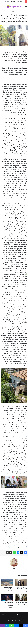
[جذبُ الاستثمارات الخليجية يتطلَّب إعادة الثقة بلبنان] (21, 597)
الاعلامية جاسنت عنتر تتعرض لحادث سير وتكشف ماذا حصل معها (7, 604)
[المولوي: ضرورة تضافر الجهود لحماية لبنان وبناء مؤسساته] (21, 582)
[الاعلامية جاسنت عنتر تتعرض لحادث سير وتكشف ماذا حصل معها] (7, 597)
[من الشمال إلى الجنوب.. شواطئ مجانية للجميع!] (7, 582)
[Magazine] (13, 6)
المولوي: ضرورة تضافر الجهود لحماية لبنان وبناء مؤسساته (22, 589)
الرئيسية (16, 11)
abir (14, 568)
